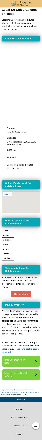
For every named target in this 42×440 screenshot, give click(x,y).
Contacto (19, 434)
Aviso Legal (19, 409)
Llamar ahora (21, 294)
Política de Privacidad (19, 417)
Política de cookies (19, 426)
